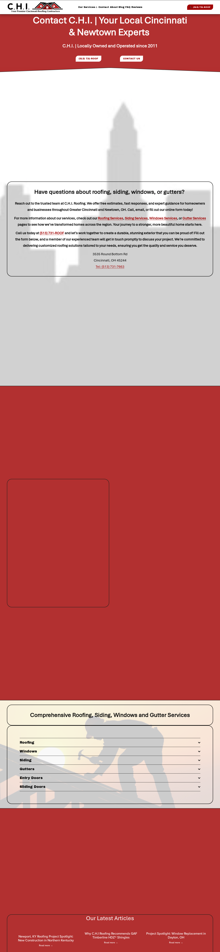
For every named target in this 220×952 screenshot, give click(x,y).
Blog (121, 7)
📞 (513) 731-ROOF (200, 7)
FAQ (127, 7)
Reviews (136, 7)
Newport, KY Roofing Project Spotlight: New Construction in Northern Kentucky (46, 938)
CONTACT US (131, 58)
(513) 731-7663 (113, 267)
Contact (103, 7)
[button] (201, 922)
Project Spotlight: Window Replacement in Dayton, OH (176, 935)
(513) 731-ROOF (88, 58)
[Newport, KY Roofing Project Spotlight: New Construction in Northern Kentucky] (46, 929)
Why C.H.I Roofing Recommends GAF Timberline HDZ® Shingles (111, 935)
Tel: (99, 267)
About (114, 7)
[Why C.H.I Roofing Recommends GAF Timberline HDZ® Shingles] (111, 927)
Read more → (46, 945)
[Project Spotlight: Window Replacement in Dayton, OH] (176, 927)
